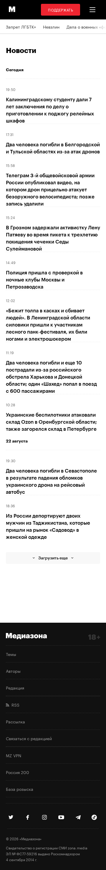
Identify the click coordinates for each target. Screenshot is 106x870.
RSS (14, 704)
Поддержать (60, 9)
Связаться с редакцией (29, 738)
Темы (11, 654)
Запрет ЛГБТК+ (21, 26)
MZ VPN (13, 755)
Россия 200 (17, 772)
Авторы (13, 670)
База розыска (19, 789)
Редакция (15, 687)
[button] (92, 10)
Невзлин (51, 26)
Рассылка (15, 721)
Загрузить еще (53, 557)
